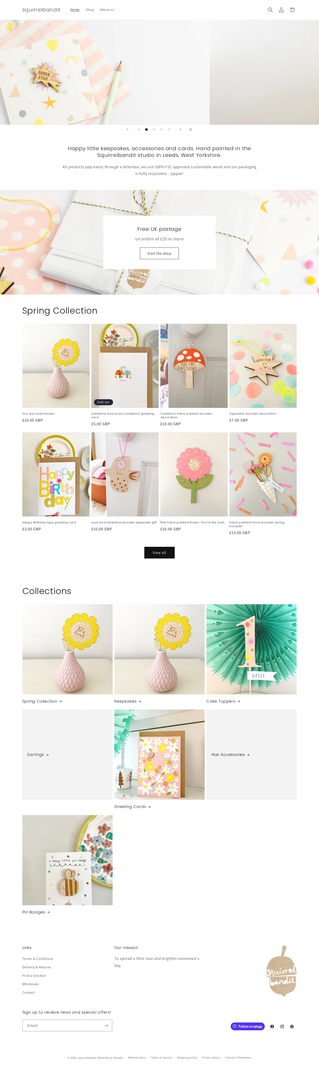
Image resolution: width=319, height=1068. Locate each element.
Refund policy (137, 1057)
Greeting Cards (130, 806)
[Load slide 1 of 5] (139, 129)
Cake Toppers (220, 701)
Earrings (35, 754)
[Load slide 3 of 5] (154, 129)
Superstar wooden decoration (252, 414)
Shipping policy (187, 1057)
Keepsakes (125, 701)
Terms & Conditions (37, 958)
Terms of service (161, 1057)
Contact (28, 992)
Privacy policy (211, 1057)
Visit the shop (159, 253)
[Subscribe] (106, 1025)
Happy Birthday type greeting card (49, 522)
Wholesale (30, 984)
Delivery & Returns (36, 967)
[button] (270, 9)
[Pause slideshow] (191, 129)
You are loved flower (38, 414)
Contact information (238, 1057)
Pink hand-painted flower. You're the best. (192, 522)
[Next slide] (180, 129)
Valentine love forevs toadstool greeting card (122, 415)
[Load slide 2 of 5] (146, 129)
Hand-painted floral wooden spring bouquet (256, 524)
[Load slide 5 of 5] (169, 129)
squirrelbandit (87, 1058)
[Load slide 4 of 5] (161, 129)
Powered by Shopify (110, 1058)
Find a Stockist (34, 975)
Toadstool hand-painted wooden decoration (186, 415)
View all (159, 552)
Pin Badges (33, 912)
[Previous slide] (127, 129)
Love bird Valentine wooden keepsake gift (124, 522)
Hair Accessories (228, 754)
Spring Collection (39, 701)
